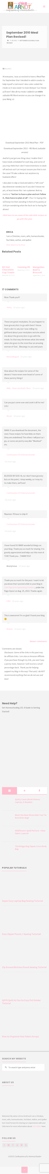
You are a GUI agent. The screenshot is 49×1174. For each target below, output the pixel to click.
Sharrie (10, 629)
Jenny (9, 307)
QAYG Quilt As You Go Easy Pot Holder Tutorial (21, 1002)
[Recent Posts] (9, 790)
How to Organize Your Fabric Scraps (20, 1036)
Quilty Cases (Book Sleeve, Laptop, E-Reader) (27, 800)
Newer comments (38, 641)
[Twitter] (22, 1145)
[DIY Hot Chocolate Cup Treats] (9, 260)
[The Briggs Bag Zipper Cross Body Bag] (7, 849)
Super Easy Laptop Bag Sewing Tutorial (22, 900)
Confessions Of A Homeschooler (21, 454)
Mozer (9, 416)
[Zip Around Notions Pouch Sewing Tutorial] (24, 953)
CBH (8, 601)
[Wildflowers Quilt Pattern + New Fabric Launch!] (7, 834)
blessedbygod (13, 356)
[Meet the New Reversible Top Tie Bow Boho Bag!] (7, 818)
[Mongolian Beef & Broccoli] (40, 260)
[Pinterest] (13, 1145)
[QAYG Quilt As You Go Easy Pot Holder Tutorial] (24, 986)
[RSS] (26, 1145)
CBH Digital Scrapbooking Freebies (19, 587)
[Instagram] (8, 1145)
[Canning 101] (24, 260)
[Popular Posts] (24, 790)
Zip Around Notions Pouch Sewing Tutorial (24, 967)
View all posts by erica (15, 244)
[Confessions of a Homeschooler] (19, 6)
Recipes (14, 40)
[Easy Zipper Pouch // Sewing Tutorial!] (24, 919)
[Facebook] (4, 1145)
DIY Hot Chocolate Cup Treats (8, 270)
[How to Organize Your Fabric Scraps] (24, 1022)
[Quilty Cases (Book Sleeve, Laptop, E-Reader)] (7, 802)
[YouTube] (17, 1145)
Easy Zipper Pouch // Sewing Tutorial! (21, 934)
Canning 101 (23, 267)
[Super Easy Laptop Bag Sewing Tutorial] (24, 886)
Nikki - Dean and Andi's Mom (19, 388)
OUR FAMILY (36, 1126)
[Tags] (39, 790)
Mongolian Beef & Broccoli (38, 270)
